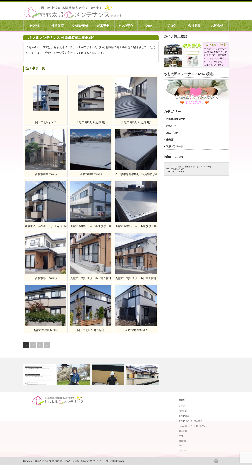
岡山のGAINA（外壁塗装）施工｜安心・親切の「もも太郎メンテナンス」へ (70, 461)
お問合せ (217, 25)
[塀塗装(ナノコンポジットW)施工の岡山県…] (40, 374)
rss (216, 461)
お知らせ (171, 125)
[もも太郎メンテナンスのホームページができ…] (74, 374)
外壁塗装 (57, 25)
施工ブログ (172, 132)
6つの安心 (126, 25)
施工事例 (103, 25)
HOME (34, 25)
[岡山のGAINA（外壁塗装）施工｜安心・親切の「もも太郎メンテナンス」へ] (73, 16)
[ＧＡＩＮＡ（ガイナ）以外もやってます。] (108, 374)
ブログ (171, 25)
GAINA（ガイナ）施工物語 (190, 421)
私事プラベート (174, 146)
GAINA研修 (80, 25)
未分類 (169, 139)
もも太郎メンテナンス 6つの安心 (193, 426)
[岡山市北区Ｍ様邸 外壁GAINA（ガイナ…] (142, 374)
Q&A (148, 25)
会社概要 (194, 25)
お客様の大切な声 (175, 119)
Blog (181, 436)
